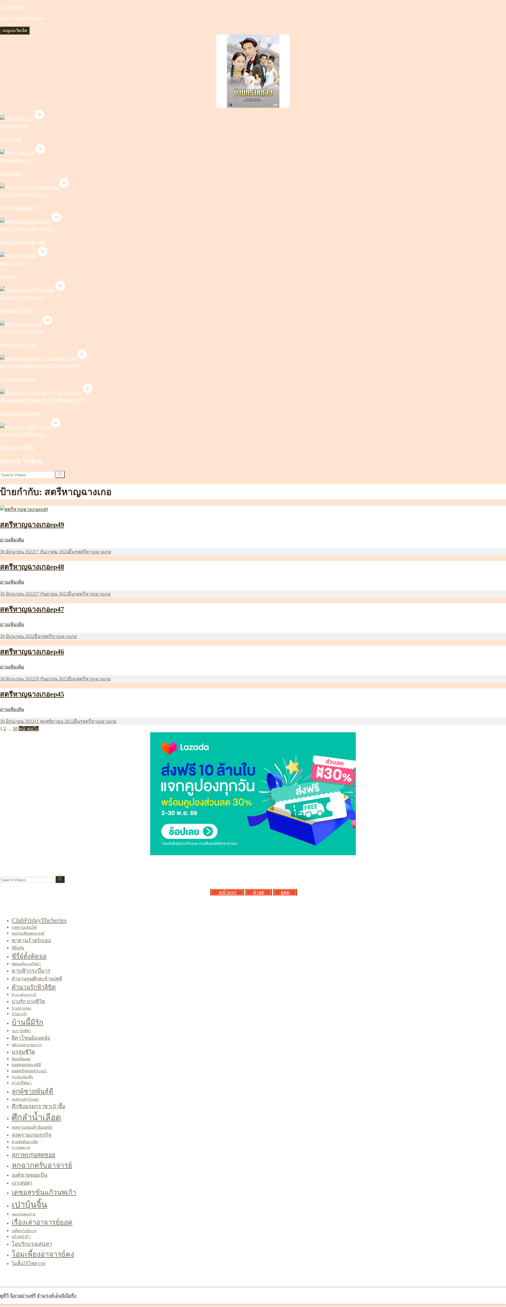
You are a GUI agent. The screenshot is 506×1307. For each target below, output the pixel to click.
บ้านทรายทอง (21, 1008)
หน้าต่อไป (29, 728)
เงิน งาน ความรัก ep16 (22, 297)
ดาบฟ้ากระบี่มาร (31, 971)
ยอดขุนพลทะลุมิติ (26, 1065)
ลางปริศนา (22, 1082)
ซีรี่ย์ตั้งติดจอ (29, 956)
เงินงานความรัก (16, 310)
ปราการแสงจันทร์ (18, 207)
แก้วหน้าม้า (21, 1236)
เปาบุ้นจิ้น (29, 1204)
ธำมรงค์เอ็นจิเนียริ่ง (56, 1295)
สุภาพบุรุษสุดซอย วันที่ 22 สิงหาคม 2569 (40, 365)
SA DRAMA (12, 7)
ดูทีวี (4, 1295)
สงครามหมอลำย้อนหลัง (32, 1127)
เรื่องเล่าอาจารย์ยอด (20, 413)
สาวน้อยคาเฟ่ (21, 1147)
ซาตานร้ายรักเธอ (31, 940)
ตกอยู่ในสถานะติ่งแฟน (23, 241)
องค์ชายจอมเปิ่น (29, 1175)
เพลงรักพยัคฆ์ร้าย (23, 1214)
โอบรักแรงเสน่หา (32, 1244)
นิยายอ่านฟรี (23, 1295)
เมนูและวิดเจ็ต (14, 30)
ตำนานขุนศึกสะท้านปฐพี (37, 978)
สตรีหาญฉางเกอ (94, 551)
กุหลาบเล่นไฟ (24, 927)
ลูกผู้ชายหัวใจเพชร (25, 1099)
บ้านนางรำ (19, 1014)
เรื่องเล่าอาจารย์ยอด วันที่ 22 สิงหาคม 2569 (43, 400)
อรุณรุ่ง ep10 (12, 263)
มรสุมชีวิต (23, 1052)
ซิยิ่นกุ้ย (18, 948)
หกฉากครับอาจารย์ (42, 1165)
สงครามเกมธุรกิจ (31, 1135)
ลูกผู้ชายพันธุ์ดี (32, 1091)
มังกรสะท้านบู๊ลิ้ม (17, 447)
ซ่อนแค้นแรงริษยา (26, 964)
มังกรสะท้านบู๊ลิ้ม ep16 (22, 434)
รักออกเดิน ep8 (15, 160)
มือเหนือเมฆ (21, 1059)
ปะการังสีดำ (21, 1031)
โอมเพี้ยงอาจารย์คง (43, 1254)
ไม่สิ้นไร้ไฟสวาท (28, 1263)
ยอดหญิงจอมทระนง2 (29, 1071)
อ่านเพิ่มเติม (12, 539)
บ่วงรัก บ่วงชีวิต (28, 1001)
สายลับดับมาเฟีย (25, 1142)
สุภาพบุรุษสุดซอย (17, 379)
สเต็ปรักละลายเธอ (18, 344)
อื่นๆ (73, 551)
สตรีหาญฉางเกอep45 (32, 694)
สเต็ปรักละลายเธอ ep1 (22, 331)
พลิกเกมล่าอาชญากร (27, 1045)
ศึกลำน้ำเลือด (36, 1117)
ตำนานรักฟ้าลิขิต (34, 987)
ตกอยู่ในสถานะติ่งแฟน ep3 (27, 228)
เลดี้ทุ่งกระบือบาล (24, 1231)
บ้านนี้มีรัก (27, 1022)
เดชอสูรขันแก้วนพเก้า (44, 1192)
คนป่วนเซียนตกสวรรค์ (28, 933)
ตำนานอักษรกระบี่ (24, 994)
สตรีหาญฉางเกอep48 (32, 567)
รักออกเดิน (11, 173)
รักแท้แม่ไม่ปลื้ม (22, 1077)
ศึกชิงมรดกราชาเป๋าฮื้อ (38, 1106)
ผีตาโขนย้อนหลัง (31, 1038)
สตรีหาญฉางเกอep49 (32, 524)
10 (15, 728)
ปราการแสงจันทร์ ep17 (23, 194)
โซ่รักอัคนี (10, 139)
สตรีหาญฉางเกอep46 (32, 652)
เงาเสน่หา (22, 1183)
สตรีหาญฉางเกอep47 (32, 609)
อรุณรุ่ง (7, 276)
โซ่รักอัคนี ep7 (14, 126)
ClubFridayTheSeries (39, 920)
